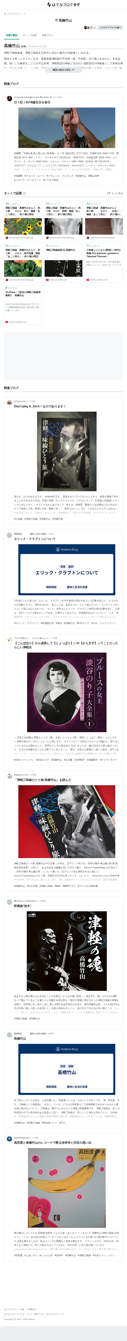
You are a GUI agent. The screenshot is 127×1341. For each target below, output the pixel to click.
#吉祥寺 (59, 1255)
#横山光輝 (93, 175)
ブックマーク (12, 203)
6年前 (50, 1033)
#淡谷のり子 (42, 759)
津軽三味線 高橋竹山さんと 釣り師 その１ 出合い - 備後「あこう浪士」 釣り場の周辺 (103, 211)
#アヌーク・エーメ (34, 175)
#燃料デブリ (69, 885)
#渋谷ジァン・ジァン (104, 1255)
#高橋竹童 (57, 518)
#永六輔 (68, 759)
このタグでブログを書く (110, 27)
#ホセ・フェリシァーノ (103, 623)
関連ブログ (48, 35)
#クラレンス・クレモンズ (59, 175)
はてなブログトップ (55, 1314)
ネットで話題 (30, 35)
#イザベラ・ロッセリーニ (27, 179)
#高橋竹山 (80, 175)
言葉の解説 (12, 35)
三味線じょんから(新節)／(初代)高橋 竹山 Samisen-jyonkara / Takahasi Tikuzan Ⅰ (103, 253)
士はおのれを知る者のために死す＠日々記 (33, 97)
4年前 (43, 901)
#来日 (59, 623)
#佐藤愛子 (92, 759)
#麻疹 (58, 885)
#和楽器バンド (49, 1122)
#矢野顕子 (79, 759)
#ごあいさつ (31, 1255)
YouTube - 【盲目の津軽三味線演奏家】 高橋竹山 (23, 294)
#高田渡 (18, 1255)
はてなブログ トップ (16, 13)
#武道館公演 (47, 623)
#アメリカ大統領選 (88, 885)
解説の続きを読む (62, 69)
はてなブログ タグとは (14, 1314)
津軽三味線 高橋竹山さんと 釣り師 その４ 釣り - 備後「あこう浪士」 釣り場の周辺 (22, 211)
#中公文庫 (32, 885)
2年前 (33, 775)
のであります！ (21, 401)
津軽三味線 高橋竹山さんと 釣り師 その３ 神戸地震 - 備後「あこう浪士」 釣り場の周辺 (22, 253)
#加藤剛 (18, 175)
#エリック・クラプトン (26, 623)
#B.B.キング (83, 623)
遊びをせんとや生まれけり (26, 901)
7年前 (36, 1138)
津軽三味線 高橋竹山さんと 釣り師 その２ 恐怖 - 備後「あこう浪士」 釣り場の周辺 (63, 211)
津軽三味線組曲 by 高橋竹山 (60, 249)
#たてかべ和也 (50, 179)
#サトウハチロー (108, 759)
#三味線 (18, 518)
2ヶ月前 (57, 97)
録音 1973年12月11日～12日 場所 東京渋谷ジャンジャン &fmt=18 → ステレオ (103, 263)
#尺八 (62, 1122)
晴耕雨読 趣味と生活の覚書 (30, 534)
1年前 (32, 401)
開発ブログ (39, 1314)
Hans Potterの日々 (22, 1138)
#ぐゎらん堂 (46, 1255)
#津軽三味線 (31, 518)
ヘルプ (29, 1314)
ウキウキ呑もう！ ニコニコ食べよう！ (32, 638)
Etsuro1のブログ (21, 775)
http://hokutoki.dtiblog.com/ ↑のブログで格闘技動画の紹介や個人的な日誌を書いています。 (22, 307)
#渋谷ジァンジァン (24, 759)
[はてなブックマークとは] (24, 193)
